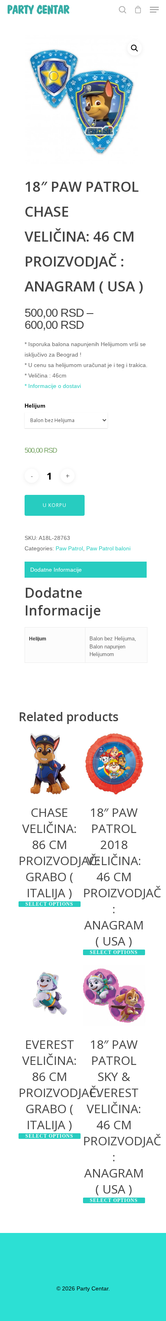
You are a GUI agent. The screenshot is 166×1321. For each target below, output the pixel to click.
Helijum (35, 405)
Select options (49, 904)
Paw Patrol (69, 548)
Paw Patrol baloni (108, 548)
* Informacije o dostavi (53, 386)
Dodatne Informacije (56, 569)
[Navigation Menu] (154, 10)
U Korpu (54, 505)
